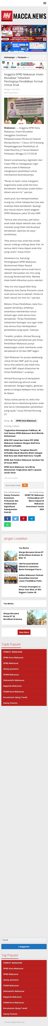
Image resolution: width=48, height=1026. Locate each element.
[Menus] (45, 3)
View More (24, 632)
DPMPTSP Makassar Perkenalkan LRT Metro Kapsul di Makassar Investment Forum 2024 (34, 501)
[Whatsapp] (7, 524)
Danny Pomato (10, 703)
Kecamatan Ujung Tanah (15, 697)
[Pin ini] (23, 518)
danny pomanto (11, 669)
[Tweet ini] (15, 518)
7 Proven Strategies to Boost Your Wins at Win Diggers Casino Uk (30, 589)
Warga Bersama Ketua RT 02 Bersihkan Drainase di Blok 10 (31, 555)
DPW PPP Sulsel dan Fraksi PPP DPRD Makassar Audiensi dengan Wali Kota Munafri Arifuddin (22, 443)
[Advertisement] (24, 821)
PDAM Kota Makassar (13, 691)
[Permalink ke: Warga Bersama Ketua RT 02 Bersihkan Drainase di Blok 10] (10, 556)
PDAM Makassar (11, 674)
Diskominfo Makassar (13, 680)
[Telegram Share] (31, 518)
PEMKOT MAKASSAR (12, 652)
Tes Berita (24, 548)
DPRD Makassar (10, 663)
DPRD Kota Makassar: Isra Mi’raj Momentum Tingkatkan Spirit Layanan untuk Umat (22, 470)
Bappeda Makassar (12, 686)
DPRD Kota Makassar (26, 420)
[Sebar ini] (7, 518)
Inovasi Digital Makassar (15, 1022)
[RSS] (25, 485)
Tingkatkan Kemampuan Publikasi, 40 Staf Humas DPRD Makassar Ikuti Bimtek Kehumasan (23, 433)
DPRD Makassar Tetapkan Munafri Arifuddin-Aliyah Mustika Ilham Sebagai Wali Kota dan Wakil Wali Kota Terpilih (23, 453)
